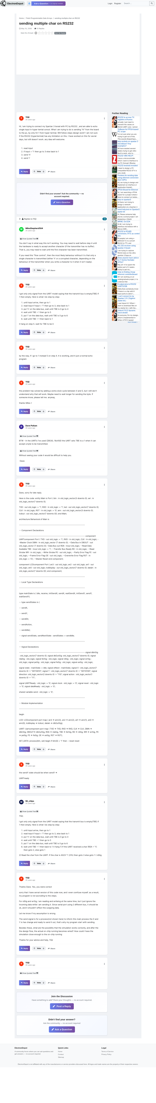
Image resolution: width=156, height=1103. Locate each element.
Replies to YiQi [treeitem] (65, 219)
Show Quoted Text (29, 239)
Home (21, 18)
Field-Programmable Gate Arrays (39, 18)
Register (117, 3)
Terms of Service (107, 1051)
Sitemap (61, 1057)
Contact (61, 1054)
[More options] (104, 118)
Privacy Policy (106, 1054)
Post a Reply (63, 1006)
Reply (25, 171)
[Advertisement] (79, 54)
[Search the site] (151, 3)
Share (52, 172)
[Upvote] (34, 171)
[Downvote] (43, 171)
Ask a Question (63, 202)
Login (110, 3)
